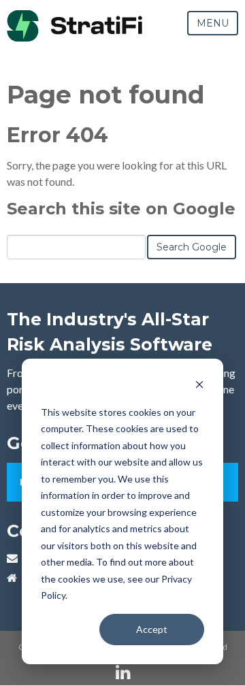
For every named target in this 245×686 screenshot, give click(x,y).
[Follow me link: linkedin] (122, 672)
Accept (151, 629)
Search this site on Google (121, 208)
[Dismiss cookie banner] (199, 386)
